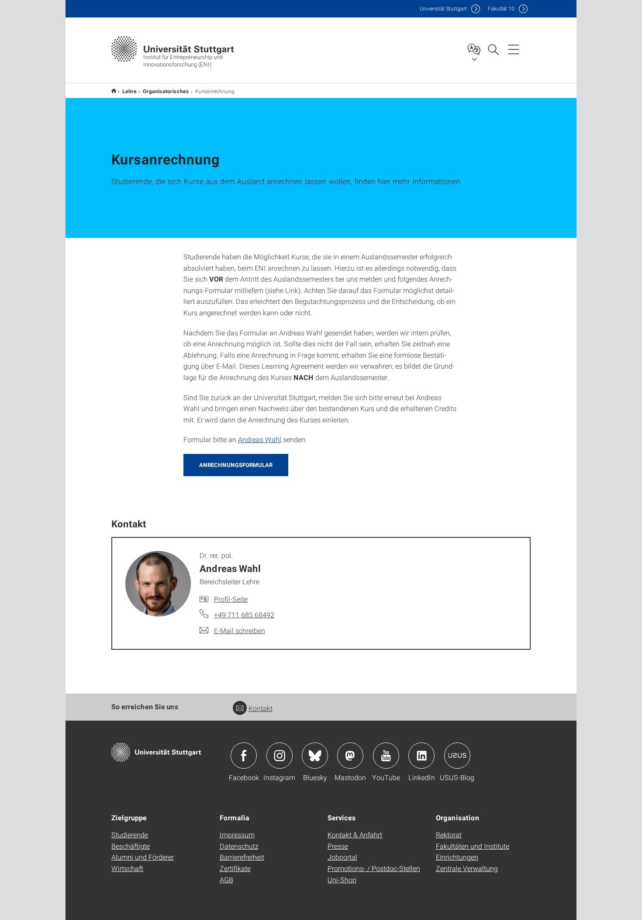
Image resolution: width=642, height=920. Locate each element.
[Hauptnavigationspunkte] (513, 49)
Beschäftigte (130, 845)
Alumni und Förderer (142, 856)
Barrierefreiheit (242, 856)
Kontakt (261, 708)
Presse (338, 845)
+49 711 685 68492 (244, 614)
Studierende (129, 834)
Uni (443, 8)
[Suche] (493, 49)
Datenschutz (239, 845)
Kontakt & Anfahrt (355, 834)
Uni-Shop (342, 879)
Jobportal (342, 856)
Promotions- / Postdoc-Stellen (374, 868)
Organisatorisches (166, 90)
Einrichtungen (457, 856)
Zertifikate (235, 868)
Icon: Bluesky (315, 755)
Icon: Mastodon (350, 755)
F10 (501, 8)
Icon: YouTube (386, 755)
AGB (226, 879)
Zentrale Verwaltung (467, 868)
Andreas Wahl (259, 439)
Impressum (237, 834)
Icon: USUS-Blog (457, 755)
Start (113, 91)
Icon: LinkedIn (421, 755)
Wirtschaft (127, 868)
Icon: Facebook (244, 755)
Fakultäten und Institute (472, 845)
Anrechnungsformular (236, 465)
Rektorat (449, 834)
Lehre (129, 90)
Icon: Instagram (279, 755)
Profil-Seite (231, 598)
